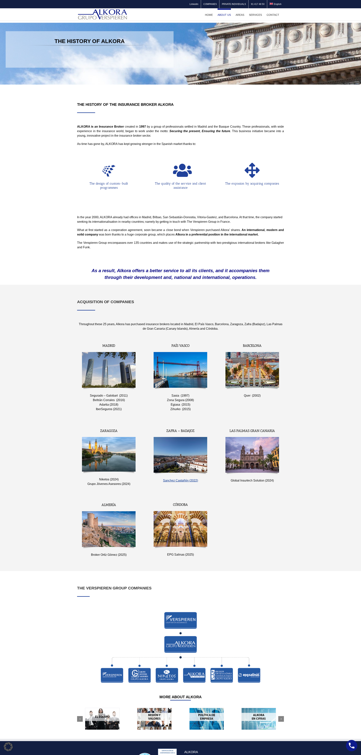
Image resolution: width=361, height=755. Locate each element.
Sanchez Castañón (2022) (180, 480)
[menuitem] (275, 4)
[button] (80, 719)
